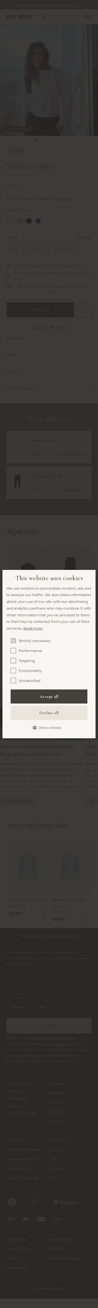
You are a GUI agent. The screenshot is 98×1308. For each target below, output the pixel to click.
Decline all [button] (49, 712)
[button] (49, 728)
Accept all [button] (49, 696)
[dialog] (49, 654)
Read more (33, 628)
